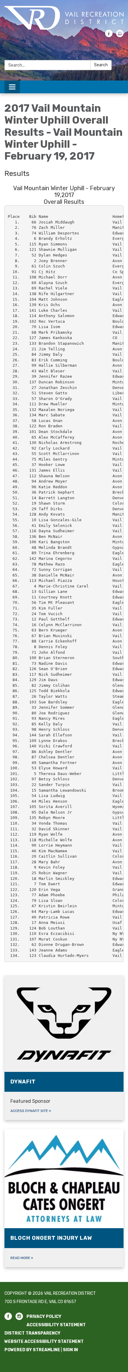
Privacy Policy (43, 1316)
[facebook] (109, 35)
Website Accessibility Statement (44, 1341)
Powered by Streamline (32, 1349)
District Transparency (32, 1333)
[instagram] (120, 35)
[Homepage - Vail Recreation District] (64, 18)
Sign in (70, 1349)
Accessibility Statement (56, 1324)
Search (101, 64)
